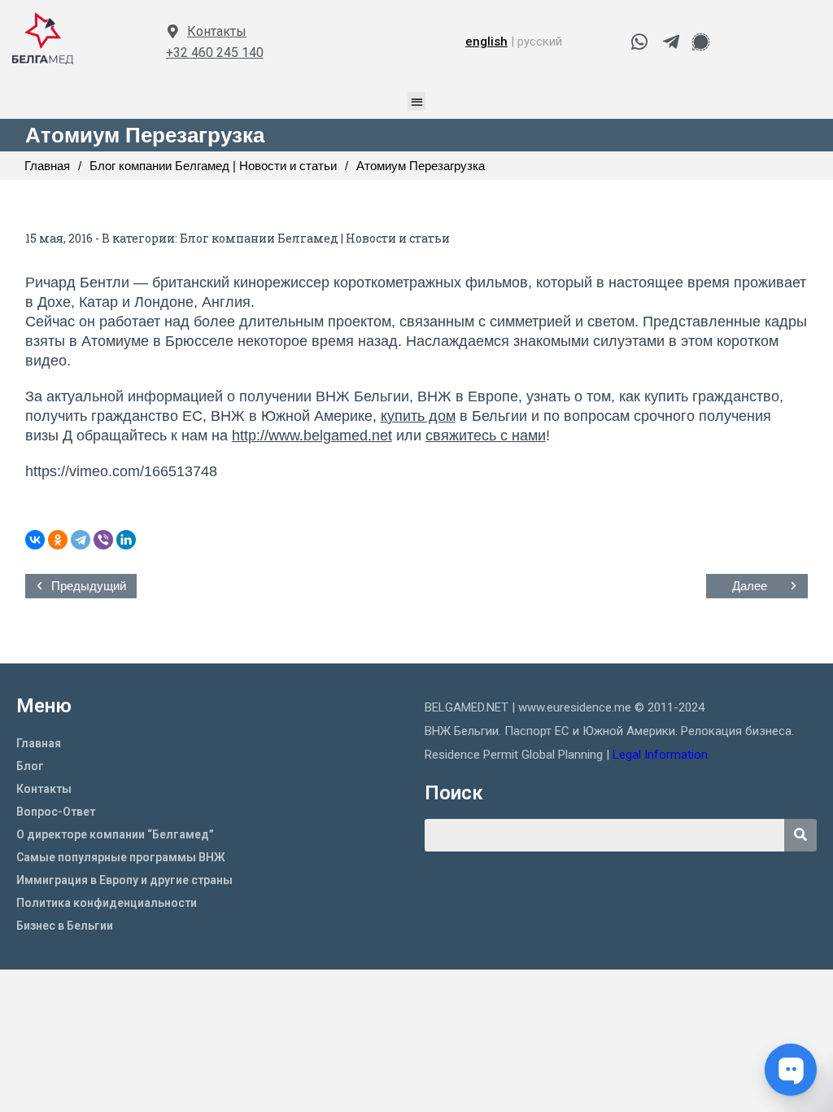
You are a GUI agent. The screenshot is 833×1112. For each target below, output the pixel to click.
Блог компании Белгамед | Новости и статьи (315, 238)
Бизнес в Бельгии (64, 925)
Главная (38, 743)
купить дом (418, 416)
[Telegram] (80, 539)
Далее (749, 586)
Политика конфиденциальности (106, 902)
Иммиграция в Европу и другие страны (124, 880)
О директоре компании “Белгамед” (115, 834)
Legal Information (662, 754)
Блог (30, 766)
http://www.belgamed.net (312, 435)
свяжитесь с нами (485, 435)
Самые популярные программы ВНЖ (120, 857)
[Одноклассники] (58, 539)
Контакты (216, 31)
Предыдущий (88, 586)
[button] (417, 101)
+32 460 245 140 (215, 52)
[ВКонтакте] (35, 539)
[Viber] (103, 539)
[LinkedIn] (126, 539)
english (486, 41)
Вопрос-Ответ (55, 811)
